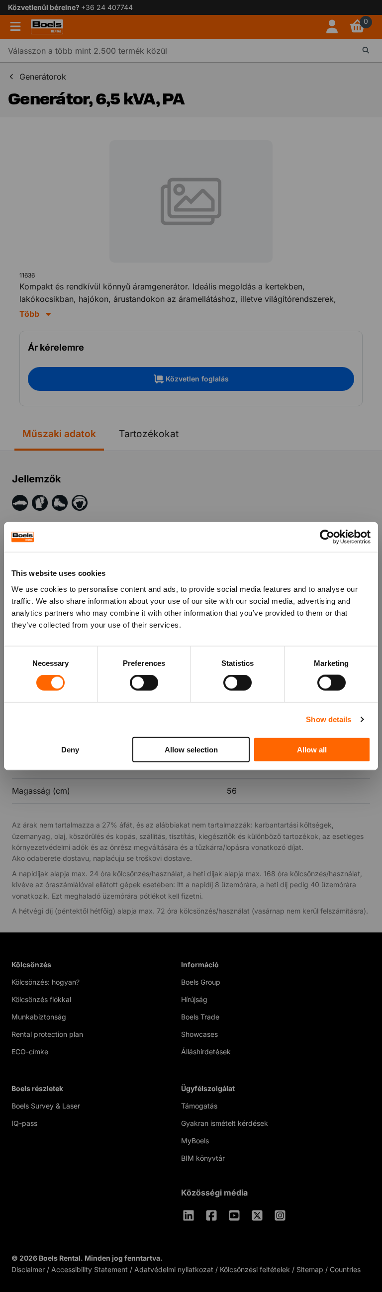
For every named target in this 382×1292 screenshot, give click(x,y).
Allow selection (191, 749)
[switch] (144, 683)
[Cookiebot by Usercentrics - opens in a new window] (327, 537)
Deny (70, 749)
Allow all (312, 749)
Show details (328, 719)
